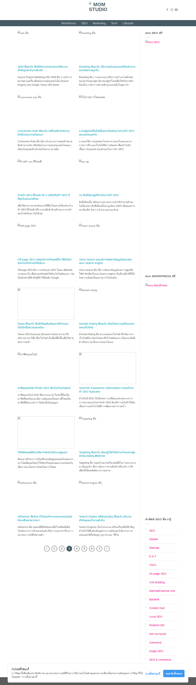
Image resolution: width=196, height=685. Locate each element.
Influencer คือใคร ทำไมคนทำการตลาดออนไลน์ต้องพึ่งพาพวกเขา (45, 518)
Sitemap (154, 547)
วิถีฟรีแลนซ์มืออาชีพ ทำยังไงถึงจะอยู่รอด (42, 452)
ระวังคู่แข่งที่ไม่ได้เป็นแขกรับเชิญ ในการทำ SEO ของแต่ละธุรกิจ (106, 132)
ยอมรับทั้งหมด (174, 673)
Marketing (99, 23)
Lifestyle (128, 23)
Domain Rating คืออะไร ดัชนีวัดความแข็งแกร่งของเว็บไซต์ (106, 325)
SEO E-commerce (160, 659)
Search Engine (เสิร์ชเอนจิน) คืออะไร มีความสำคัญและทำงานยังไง (105, 518)
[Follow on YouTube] (176, 9)
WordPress (68, 23)
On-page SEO (157, 573)
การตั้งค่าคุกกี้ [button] (152, 673)
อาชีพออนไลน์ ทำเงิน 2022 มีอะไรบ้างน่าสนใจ (44, 387)
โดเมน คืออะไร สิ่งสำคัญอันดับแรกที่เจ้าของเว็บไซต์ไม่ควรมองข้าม (43, 325)
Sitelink (153, 539)
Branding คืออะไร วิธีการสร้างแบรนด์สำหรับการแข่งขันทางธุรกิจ (107, 68)
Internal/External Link (162, 590)
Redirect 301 (157, 625)
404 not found (157, 633)
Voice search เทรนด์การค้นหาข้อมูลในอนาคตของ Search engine (105, 261)
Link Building (157, 582)
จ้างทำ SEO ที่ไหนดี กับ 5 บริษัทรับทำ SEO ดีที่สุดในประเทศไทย (44, 197)
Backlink (154, 599)
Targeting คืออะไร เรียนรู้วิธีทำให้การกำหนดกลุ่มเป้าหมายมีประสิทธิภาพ (107, 454)
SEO (84, 23)
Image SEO (156, 651)
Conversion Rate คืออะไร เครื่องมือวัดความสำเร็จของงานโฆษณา (44, 132)
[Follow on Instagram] (171, 9)
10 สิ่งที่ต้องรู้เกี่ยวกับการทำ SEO (99, 195)
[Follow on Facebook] (167, 9)
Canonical (155, 642)
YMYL (153, 565)
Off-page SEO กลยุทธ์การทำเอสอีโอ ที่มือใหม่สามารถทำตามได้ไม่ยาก (44, 261)
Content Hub (157, 608)
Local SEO (155, 616)
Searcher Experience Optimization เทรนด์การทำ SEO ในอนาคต (106, 389)
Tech (114, 23)
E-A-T (152, 556)
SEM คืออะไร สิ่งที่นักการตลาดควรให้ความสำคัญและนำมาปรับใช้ (43, 68)
